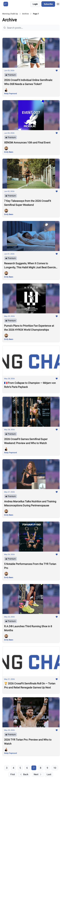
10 (54, 767)
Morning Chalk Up (10, 14)
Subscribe (48, 4)
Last (49, 774)
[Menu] (58, 3)
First (12, 774)
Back (25, 774)
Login (35, 4)
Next (36, 774)
